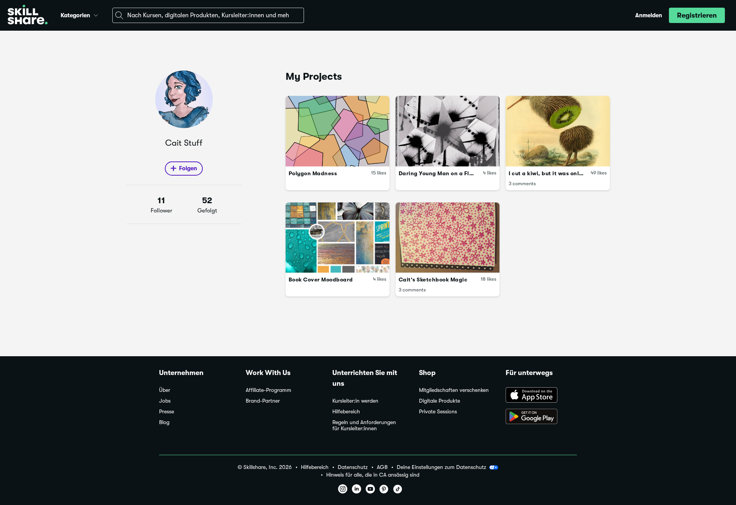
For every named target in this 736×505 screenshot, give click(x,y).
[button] (96, 14)
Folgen (188, 168)
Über (164, 390)
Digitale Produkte (439, 401)
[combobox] (208, 15)
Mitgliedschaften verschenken (454, 390)
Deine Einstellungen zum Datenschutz (441, 467)
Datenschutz (353, 467)
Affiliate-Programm (268, 390)
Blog (164, 422)
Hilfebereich (346, 412)
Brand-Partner (263, 401)
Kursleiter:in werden (355, 401)
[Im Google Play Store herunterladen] (541, 417)
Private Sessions (438, 412)
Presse (166, 412)
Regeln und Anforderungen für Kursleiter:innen (364, 425)
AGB (382, 467)
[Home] (28, 15)
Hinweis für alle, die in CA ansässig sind (372, 475)
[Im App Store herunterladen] (541, 395)
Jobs (165, 401)
